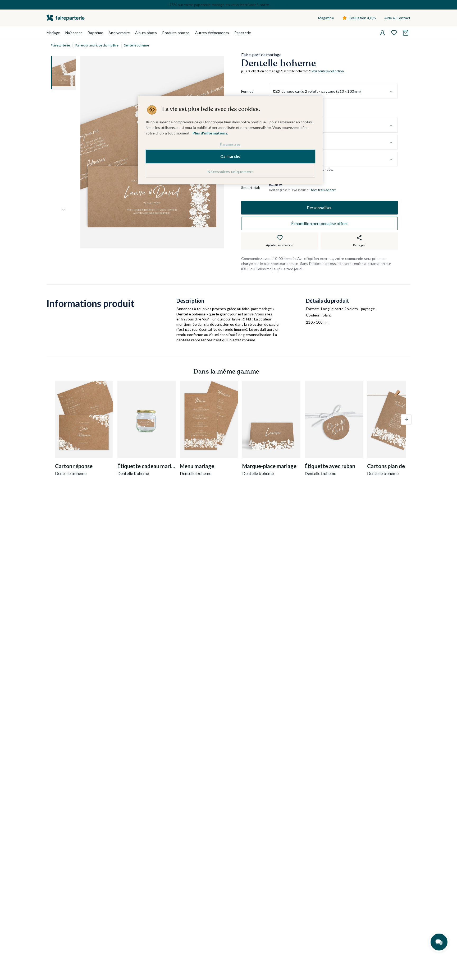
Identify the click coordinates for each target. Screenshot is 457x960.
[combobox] (333, 91)
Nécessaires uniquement (230, 172)
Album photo (146, 32)
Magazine (326, 18)
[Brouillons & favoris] (394, 33)
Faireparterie (60, 45)
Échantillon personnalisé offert (319, 223)
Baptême (95, 32)
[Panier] (405, 33)
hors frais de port (323, 190)
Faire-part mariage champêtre (96, 45)
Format (247, 91)
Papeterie (242, 32)
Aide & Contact (397, 18)
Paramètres (230, 144)
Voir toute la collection (328, 71)
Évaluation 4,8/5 (362, 18)
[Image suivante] (63, 210)
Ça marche (230, 156)
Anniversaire (119, 32)
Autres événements (212, 32)
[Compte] (382, 33)
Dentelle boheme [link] (136, 45)
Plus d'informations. (210, 133)
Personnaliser (319, 207)
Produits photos (176, 32)
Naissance (74, 32)
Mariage (53, 32)
